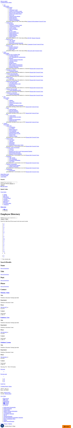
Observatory (12, 142)
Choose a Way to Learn (11, 89)
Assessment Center (13, 10)
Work (7, 108)
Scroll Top (3, 383)
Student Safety (12, 36)
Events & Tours (42, 21)
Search (2, 182)
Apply (10, 8)
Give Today (11, 41)
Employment (9, 407)
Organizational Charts (14, 132)
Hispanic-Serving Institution (15, 154)
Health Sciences (12, 63)
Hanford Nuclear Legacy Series (16, 145)
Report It (7, 204)
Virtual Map (3, 174)
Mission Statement (13, 129)
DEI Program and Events (14, 152)
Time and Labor (31, 50)
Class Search (8, 198)
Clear (7, 219)
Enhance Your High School (15, 13)
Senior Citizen (9, 77)
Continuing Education (14, 75)
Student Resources (13, 18)
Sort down (6, 268)
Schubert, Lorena (6, 342)
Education (11, 62)
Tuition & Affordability (14, 20)
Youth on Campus (13, 136)
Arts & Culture (9, 138)
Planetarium (11, 143)
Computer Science (13, 61)
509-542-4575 (4, 307)
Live (4, 96)
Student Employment (14, 32)
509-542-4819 (8, 393)
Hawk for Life (9, 39)
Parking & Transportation (15, 119)
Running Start (12, 85)
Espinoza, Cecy (5, 317)
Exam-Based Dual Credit (14, 83)
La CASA (11, 150)
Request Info (33, 68)
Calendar (11, 104)
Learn (4, 52)
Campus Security (7, 412)
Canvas (5, 194)
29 (4, 380)
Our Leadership (12, 131)
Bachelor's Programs (13, 67)
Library (10, 30)
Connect (5, 123)
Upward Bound (12, 86)
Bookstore (11, 24)
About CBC (9, 125)
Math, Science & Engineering (15, 64)
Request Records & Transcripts (16, 43)
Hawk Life (11, 15)
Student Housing (13, 17)
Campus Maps (12, 115)
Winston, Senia (5, 292)
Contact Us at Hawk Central (15, 11)
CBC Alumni (12, 40)
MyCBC (29, 38)
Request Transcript (36, 38)
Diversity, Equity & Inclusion (12, 147)
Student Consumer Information (10, 411)
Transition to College (11, 69)
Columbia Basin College (6, 2)
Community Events (32, 44)
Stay (7, 114)
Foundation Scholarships (14, 160)
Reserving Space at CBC (14, 133)
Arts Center (11, 101)
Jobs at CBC (12, 49)
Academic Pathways (13, 55)
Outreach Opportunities (11, 164)
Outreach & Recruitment (14, 16)
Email (6, 199)
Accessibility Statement (8, 413)
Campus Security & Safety (15, 117)
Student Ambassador (13, 166)
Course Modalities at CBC (15, 90)
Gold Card (11, 78)
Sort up (2, 268)
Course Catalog (12, 27)
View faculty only (6, 259)
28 (4, 379)
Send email (3, 313)
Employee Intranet (13, 48)
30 (4, 381)
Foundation (8, 156)
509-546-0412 (4, 357)
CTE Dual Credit (13, 82)
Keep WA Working (13, 110)
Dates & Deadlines (13, 29)
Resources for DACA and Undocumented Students (20, 151)
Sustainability (9, 169)
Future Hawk (9, 7)
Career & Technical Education (16, 59)
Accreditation (12, 127)
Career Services (12, 109)
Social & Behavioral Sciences (15, 66)
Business (11, 58)
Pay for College (12, 31)
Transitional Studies (13, 71)
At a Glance (12, 128)
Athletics (11, 100)
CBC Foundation (13, 159)
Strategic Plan (12, 134)
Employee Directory (13, 46)
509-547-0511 (7, 392)
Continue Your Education (12, 73)
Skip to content (4, 1)
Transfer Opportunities (14, 94)
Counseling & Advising (14, 26)
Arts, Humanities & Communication (17, 57)
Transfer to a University (11, 92)
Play (7, 99)
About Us (11, 148)
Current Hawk (9, 22)
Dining (10, 118)
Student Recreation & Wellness (16, 105)
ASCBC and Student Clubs (15, 103)
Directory (7, 200)
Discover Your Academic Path (16, 12)
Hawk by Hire (9, 45)
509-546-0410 (4, 332)
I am (4, 4)
